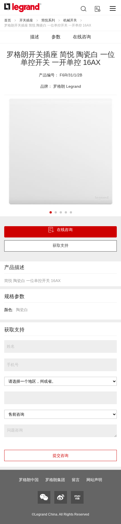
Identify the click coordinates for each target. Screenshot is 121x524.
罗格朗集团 (55, 479)
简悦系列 (48, 20)
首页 (7, 20)
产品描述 (14, 267)
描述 (34, 36)
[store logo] (22, 7)
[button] (50, 212)
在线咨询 (82, 36)
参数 (55, 36)
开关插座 (26, 20)
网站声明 (94, 479)
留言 (76, 479)
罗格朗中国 (29, 479)
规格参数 (14, 296)
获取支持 (60, 245)
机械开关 (70, 20)
